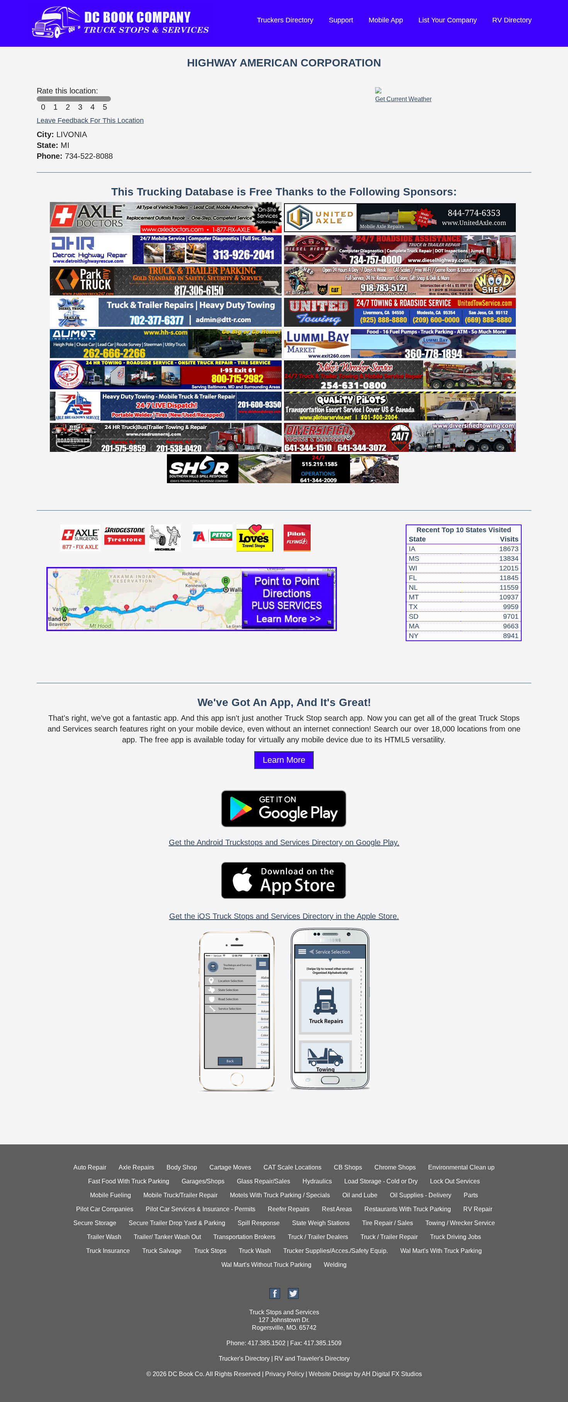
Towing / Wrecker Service (460, 1223)
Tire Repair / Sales (387, 1223)
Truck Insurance (108, 1251)
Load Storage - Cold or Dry (381, 1181)
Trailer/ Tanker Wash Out (167, 1237)
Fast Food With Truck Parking (128, 1181)
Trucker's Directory (244, 1358)
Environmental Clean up (461, 1167)
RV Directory (512, 20)
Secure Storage (94, 1223)
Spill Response (259, 1223)
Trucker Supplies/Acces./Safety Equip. (335, 1251)
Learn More (284, 760)
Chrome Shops (395, 1167)
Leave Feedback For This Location (90, 120)
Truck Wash (255, 1251)
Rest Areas (337, 1209)
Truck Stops (210, 1251)
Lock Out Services (455, 1181)
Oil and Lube (360, 1195)
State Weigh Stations (321, 1223)
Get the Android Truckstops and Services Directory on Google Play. (284, 842)
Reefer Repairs (289, 1209)
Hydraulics (317, 1181)
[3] (80, 99)
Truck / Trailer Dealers (318, 1237)
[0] (43, 99)
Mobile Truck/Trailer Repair (180, 1195)
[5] (105, 99)
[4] (92, 99)
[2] (67, 99)
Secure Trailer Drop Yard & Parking (177, 1223)
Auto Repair (89, 1167)
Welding (335, 1264)
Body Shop (182, 1167)
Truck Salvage (162, 1251)
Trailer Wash (104, 1237)
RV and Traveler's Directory (312, 1358)
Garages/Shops (203, 1181)
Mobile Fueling (110, 1195)
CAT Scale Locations (292, 1167)
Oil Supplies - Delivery (420, 1195)
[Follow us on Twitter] (293, 1296)
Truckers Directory (285, 20)
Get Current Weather (403, 99)
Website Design (330, 1374)
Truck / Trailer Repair (389, 1237)
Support (341, 20)
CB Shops (348, 1167)
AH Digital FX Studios (392, 1374)
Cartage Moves (230, 1167)
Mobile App (386, 20)
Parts (471, 1195)
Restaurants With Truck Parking (407, 1209)
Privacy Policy (284, 1374)
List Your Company (447, 20)
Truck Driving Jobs (455, 1237)
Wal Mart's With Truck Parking (441, 1251)
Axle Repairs (136, 1167)
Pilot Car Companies (104, 1209)
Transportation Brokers (244, 1237)
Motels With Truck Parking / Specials (280, 1195)
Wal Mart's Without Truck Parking (266, 1264)
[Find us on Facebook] (274, 1296)
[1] (55, 99)
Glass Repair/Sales (263, 1181)
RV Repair (477, 1209)
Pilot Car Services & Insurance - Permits (200, 1209)
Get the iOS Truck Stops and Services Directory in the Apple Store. (284, 916)
